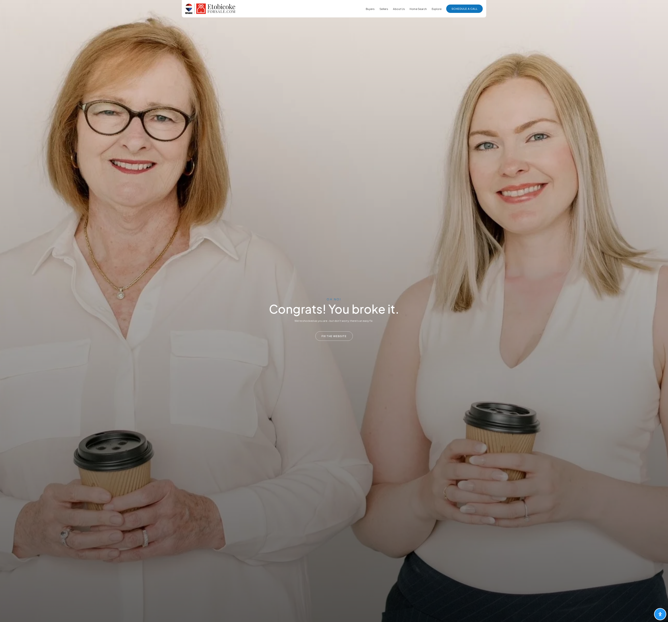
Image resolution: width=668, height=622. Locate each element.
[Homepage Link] (210, 8)
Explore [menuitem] (437, 8)
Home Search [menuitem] (418, 8)
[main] (334, 311)
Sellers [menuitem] (384, 8)
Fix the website (334, 336)
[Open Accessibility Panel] (660, 614)
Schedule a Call (464, 8)
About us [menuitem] (399, 8)
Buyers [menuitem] (370, 8)
